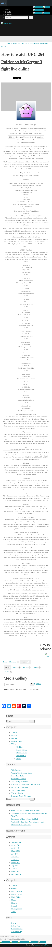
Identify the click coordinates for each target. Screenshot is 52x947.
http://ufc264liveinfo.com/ (29, 173)
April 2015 (15, 868)
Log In (7, 9)
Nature (18, 759)
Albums (16, 667)
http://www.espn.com (12, 452)
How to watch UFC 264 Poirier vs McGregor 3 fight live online (22, 61)
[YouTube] (37, 13)
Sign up (8, 12)
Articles (14, 733)
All (7, 667)
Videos (36, 667)
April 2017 (15, 860)
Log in (13, 923)
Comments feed (16, 929)
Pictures (14, 735)
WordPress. (45, 945)
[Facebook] (38, 7)
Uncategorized (16, 741)
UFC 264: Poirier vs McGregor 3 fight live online (26, 137)
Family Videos (21, 750)
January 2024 (16, 842)
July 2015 (14, 866)
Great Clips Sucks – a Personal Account (25, 810)
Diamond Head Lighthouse (21, 825)
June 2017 (15, 857)
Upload (38, 684)
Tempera (37, 945)
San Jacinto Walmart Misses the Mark (24, 819)
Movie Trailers (21, 753)
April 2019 (15, 848)
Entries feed (15, 926)
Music (8, 671)
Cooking (19, 747)
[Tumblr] (46, 13)
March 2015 (15, 871)
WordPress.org (16, 932)
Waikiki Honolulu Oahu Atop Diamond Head (27, 822)
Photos (26, 667)
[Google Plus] (38, 10)
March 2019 (15, 851)
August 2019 (15, 845)
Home (5, 662)
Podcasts (14, 738)
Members (8, 15)
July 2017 (14, 854)
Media (25, 662)
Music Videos (21, 756)
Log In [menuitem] (3, 3)
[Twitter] (46, 7)
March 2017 (15, 863)
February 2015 (16, 874)
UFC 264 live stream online (26, 140)
